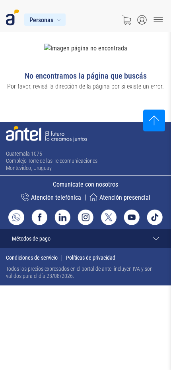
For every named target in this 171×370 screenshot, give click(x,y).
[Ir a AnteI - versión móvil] (14, 15)
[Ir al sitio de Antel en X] (109, 217)
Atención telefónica (56, 197)
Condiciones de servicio (32, 257)
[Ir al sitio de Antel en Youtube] (132, 217)
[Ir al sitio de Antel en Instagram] (85, 217)
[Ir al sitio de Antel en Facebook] (39, 217)
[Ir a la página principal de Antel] (46, 134)
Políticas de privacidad (90, 257)
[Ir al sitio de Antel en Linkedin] (62, 217)
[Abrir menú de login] (142, 19)
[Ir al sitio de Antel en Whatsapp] (16, 217)
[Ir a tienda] (126, 20)
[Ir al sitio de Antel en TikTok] (155, 217)
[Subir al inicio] (154, 120)
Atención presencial (124, 197)
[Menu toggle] (158, 19)
